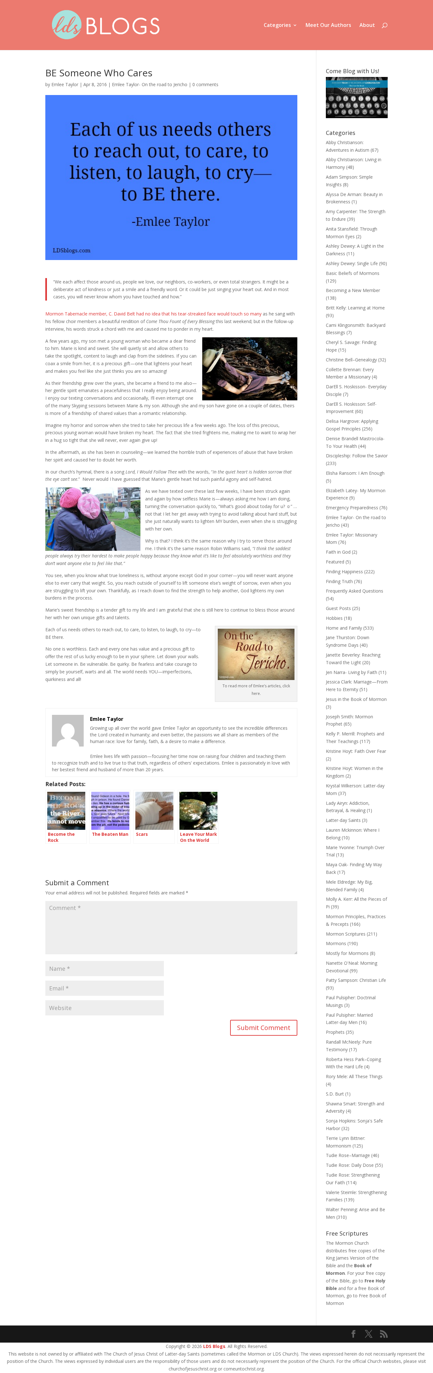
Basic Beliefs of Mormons (352, 273)
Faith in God (338, 552)
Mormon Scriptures (345, 934)
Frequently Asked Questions (354, 591)
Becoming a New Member (353, 290)
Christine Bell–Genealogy (351, 360)
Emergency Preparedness (352, 508)
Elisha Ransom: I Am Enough (355, 473)
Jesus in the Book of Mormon (356, 699)
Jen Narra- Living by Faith (351, 672)
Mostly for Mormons (347, 953)
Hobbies (334, 618)
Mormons (336, 943)
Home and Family (344, 628)
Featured (335, 562)
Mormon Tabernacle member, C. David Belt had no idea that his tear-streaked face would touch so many (153, 314)
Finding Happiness (344, 572)
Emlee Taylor (64, 84)
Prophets (335, 1032)
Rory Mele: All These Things (354, 1076)
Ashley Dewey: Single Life (352, 263)
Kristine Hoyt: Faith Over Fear (356, 751)
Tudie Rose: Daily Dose (350, 1165)
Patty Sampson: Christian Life (356, 980)
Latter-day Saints (343, 820)
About (367, 26)
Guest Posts (338, 608)
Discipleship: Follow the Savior (357, 456)
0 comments (205, 84)
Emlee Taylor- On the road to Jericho (149, 84)
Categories (277, 26)
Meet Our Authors (328, 26)
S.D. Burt (335, 1094)
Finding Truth (339, 581)
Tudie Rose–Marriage (348, 1155)
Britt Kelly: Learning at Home (355, 308)
